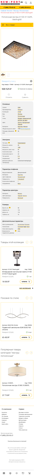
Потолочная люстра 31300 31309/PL (15, 385)
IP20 (19, 229)
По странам (5, 416)
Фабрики (4, 414)
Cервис (21, 409)
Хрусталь (20, 126)
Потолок (27, 224)
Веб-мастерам (22, 420)
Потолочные (24, 11)
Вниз (19, 183)
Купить (24, 281)
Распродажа (5, 418)
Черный (20, 124)
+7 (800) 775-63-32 (9, 7)
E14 (19, 156)
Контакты (4, 412)
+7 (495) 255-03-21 (25, 7)
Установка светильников (25, 414)
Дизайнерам (22, 422)
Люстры (16, 11)
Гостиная (20, 226)
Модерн (20, 118)
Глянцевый (21, 179)
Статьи (20, 428)
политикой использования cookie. (17, 453)
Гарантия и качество (24, 416)
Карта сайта (5, 424)
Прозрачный (26, 122)
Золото (20, 122)
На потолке (21, 224)
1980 (19, 147)
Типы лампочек (23, 430)
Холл (28, 226)
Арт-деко (24, 120)
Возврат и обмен (23, 418)
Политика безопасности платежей (17, 441)
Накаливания (21, 143)
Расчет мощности (25, 128)
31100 (19, 112)
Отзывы (21, 424)
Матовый (20, 198)
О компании (6, 409)
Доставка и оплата (24, 412)
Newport (6, 81)
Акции (3, 422)
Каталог (9, 11)
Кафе (24, 226)
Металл (25, 126)
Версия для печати (31, 81)
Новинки (4, 420)
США (12, 81)
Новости (21, 426)
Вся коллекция (25, 288)
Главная (3, 11)
